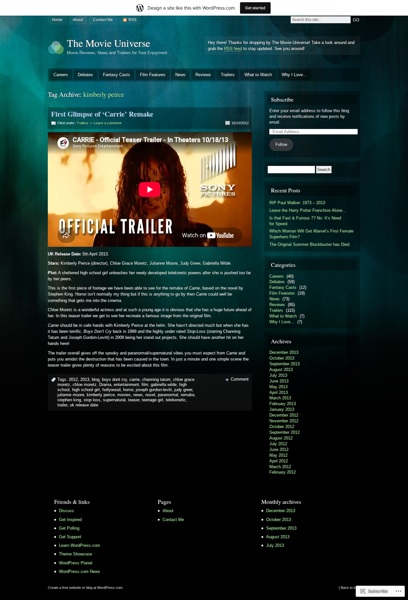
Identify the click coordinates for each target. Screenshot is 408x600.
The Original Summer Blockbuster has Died (309, 244)
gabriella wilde (164, 384)
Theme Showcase (75, 554)
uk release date (84, 405)
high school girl (86, 389)
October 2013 (281, 358)
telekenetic (176, 399)
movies (124, 394)
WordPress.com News (79, 571)
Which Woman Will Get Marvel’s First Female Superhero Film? (311, 234)
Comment (240, 379)
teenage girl (152, 399)
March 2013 (280, 398)
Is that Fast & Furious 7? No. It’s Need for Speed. (305, 221)
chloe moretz (85, 384)
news (138, 394)
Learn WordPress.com (79, 545)
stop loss (92, 399)
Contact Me (103, 20)
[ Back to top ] (349, 587)
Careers (61, 74)
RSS (132, 20)
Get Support (70, 536)
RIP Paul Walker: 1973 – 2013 (297, 202)
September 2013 (284, 363)
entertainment (126, 384)
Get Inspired (70, 519)
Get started (255, 7)
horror (128, 389)
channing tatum (156, 379)
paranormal (168, 394)
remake (187, 394)
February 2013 (282, 403)
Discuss (66, 510)
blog (95, 379)
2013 (84, 379)
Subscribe (282, 99)
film (145, 384)
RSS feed (233, 48)
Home (57, 20)
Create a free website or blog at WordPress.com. (85, 587)
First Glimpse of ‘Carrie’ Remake (102, 114)
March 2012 (280, 466)
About (78, 20)
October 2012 (281, 426)
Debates (85, 74)
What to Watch (258, 74)
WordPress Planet (75, 563)
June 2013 (278, 381)
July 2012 (278, 443)
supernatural (114, 399)
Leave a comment (107, 123)
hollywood (111, 389)
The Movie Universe (108, 43)
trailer (62, 405)
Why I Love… (294, 74)
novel (150, 394)
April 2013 (278, 392)
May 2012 (278, 455)
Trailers (228, 74)
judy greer (183, 389)
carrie (134, 379)
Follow (281, 144)
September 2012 (284, 432)
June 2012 (278, 449)
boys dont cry (114, 379)
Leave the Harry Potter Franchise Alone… (307, 210)
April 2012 (278, 461)
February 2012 (282, 472)
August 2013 (281, 369)
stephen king (69, 399)
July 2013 (278, 375)
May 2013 (278, 386)
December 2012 (283, 415)
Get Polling (69, 528)
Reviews (203, 74)
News (180, 74)
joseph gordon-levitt (154, 389)
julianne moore (70, 394)
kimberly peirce (101, 394)
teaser (133, 399)
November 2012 (283, 420)
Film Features (152, 74)
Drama (105, 384)
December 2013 (283, 352)
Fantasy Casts (116, 74)
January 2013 (281, 409)
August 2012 (281, 438)
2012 (73, 379)
